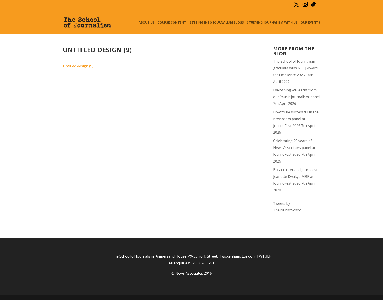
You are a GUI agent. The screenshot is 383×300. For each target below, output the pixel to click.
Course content (172, 22)
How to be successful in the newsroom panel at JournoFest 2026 (296, 119)
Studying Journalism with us (272, 22)
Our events (310, 22)
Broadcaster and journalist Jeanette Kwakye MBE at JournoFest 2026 (295, 176)
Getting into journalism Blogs (216, 22)
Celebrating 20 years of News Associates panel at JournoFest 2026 (294, 147)
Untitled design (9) (78, 66)
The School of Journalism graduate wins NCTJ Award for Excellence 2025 (295, 68)
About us (146, 22)
